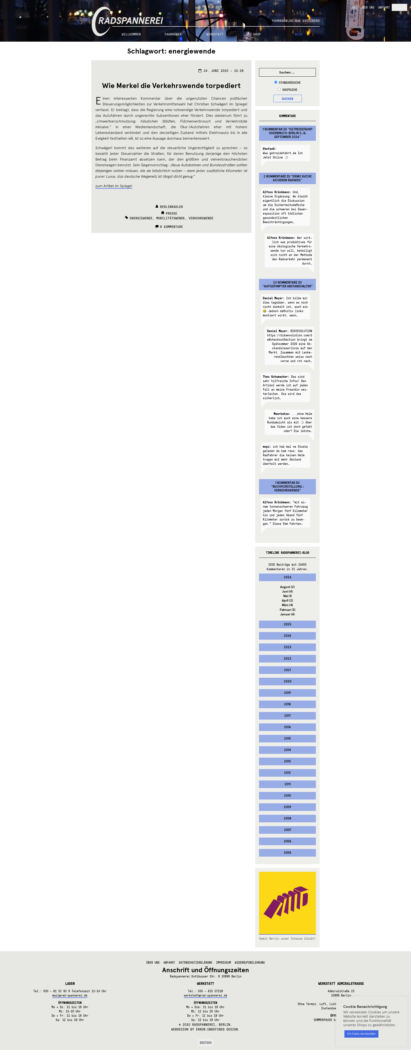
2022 (287, 659)
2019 (287, 693)
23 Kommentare (285, 283)
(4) (287, 592)
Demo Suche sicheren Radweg (292, 178)
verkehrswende (201, 218)
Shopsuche (289, 90)
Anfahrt (384, 7)
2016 (287, 727)
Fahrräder (173, 34)
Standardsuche (290, 82)
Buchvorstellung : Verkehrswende (288, 488)
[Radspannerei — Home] (205, 13)
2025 (287, 624)
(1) (287, 596)
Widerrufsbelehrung (250, 962)
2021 (287, 670)
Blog (299, 34)
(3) (287, 610)
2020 (287, 681)
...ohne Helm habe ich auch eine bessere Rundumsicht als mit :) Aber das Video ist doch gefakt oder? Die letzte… (289, 422)
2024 (287, 636)
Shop (257, 34)
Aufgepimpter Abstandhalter (287, 286)
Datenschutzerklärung (195, 962)
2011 (287, 784)
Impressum (223, 962)
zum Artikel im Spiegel (113, 186)
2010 (287, 796)
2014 (287, 750)
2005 (287, 853)
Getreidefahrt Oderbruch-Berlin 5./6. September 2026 (291, 133)
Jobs (354, 7)
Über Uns (367, 7)
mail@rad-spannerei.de (69, 995)
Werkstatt (215, 34)
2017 (287, 716)
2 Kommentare (275, 176)
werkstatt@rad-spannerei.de (205, 995)
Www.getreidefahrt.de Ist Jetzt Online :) (283, 153)
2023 (287, 647)
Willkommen (131, 34)
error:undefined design (217, 1029)
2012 (287, 773)
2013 (287, 761)
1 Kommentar (273, 129)
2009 (287, 807)
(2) (287, 587)
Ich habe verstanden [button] (361, 1034)
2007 (287, 830)
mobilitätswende (170, 218)
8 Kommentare (171, 226)
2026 (287, 577)
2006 (287, 841)
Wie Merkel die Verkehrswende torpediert (171, 85)
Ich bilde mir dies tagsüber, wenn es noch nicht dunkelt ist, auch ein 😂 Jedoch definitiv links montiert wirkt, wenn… (285, 306)
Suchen (287, 98)
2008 (287, 818)
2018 (287, 704)
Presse (171, 213)
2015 (287, 739)
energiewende (141, 218)
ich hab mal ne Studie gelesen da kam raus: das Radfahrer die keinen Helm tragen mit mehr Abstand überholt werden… (285, 455)
